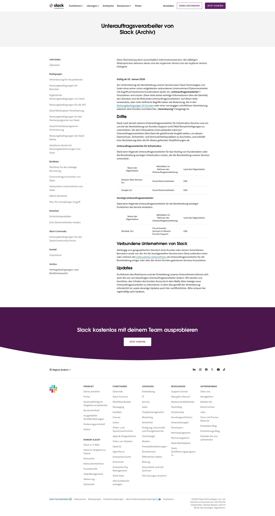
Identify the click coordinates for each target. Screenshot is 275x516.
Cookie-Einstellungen (113, 499)
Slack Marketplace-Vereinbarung (66, 110)
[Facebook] (206, 370)
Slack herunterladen (59, 499)
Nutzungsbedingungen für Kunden (135, 105)
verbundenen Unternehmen (151, 256)
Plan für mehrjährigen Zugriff (64, 201)
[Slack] (56, 5)
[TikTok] (224, 370)
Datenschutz (80, 499)
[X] (212, 370)
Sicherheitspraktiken (60, 216)
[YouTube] (218, 370)
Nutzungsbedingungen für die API (67, 104)
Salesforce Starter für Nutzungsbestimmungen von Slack (64, 149)
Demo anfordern (189, 5)
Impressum (55, 255)
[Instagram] (200, 370)
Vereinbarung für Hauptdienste (66, 79)
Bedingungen (94, 499)
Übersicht (54, 65)
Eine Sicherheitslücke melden (65, 222)
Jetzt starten (215, 5)
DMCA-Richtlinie (58, 195)
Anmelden (168, 5)
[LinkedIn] (194, 370)
